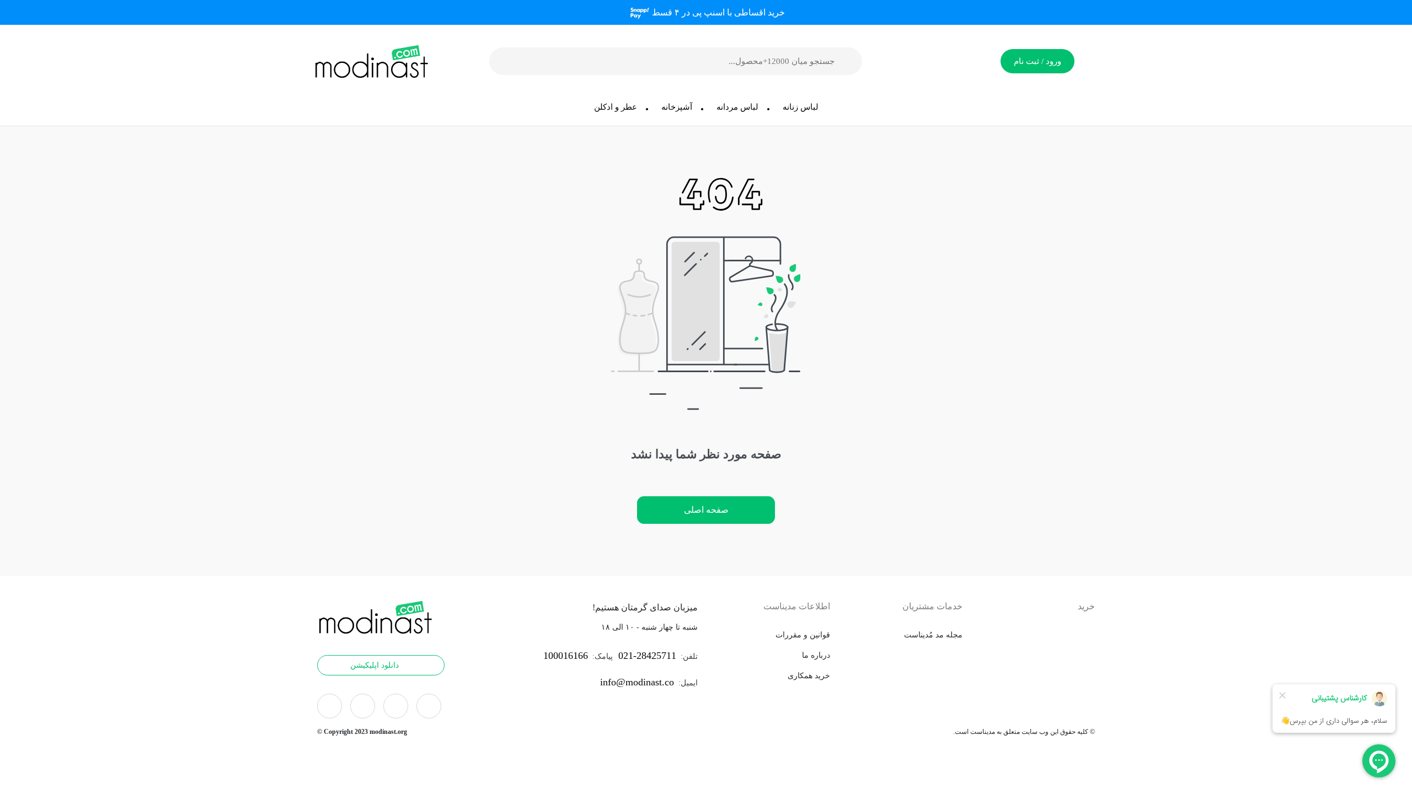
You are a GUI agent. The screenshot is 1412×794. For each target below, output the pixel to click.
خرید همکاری (809, 676)
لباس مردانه (737, 107)
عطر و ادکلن (615, 107)
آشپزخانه (676, 107)
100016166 (565, 655)
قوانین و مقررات (802, 635)
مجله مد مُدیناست (933, 635)
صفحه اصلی (706, 509)
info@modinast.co (637, 682)
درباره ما (816, 655)
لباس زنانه (801, 107)
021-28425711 (647, 655)
